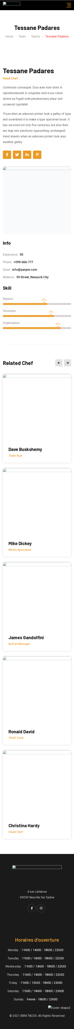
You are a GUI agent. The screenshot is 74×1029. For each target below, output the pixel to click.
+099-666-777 (23, 262)
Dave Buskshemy (25, 449)
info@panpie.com (24, 269)
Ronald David (22, 731)
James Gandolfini (26, 637)
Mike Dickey (20, 543)
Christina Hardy (24, 825)
